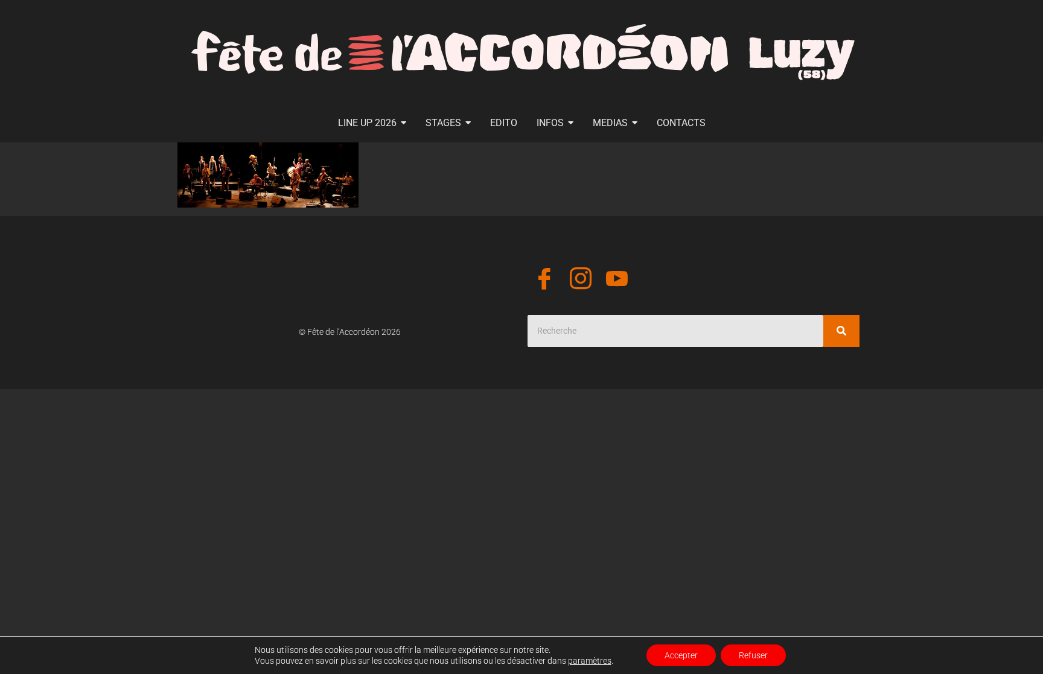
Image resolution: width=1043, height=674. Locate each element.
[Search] (841, 331)
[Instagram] (581, 280)
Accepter (681, 655)
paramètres (589, 661)
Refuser (753, 655)
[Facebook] (544, 280)
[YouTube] (617, 280)
